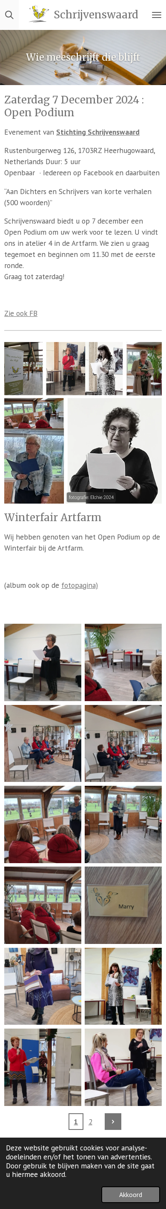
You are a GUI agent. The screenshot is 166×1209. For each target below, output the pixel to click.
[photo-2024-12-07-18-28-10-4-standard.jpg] (123, 743)
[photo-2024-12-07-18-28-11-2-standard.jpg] (123, 824)
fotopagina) (79, 585)
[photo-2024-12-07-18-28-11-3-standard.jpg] (43, 905)
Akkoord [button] (130, 1194)
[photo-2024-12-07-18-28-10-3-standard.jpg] (43, 743)
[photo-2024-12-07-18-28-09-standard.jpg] (43, 662)
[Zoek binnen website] (9, 15)
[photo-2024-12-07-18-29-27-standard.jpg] (43, 986)
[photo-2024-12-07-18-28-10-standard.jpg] (43, 824)
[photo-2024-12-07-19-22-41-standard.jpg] (123, 1067)
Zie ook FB (20, 313)
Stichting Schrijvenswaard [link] (98, 132)
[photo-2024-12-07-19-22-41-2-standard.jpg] (43, 1067)
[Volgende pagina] (113, 1121)
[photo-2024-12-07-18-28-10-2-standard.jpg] (123, 662)
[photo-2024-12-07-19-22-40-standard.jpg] (123, 986)
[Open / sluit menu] (156, 15)
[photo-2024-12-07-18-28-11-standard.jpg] (123, 905)
